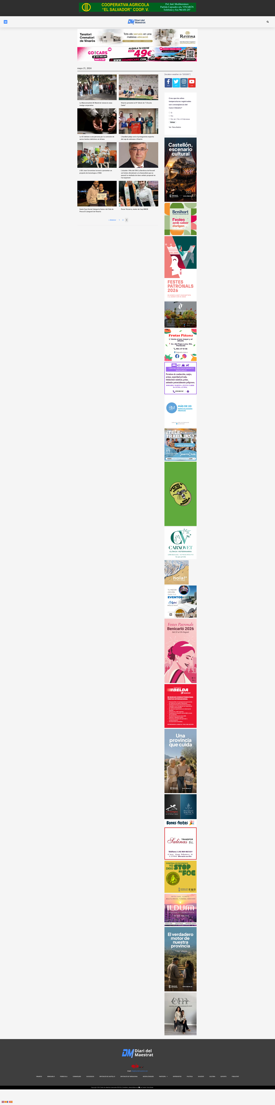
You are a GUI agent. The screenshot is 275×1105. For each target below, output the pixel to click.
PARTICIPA (162, 1076)
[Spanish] (11, 1102)
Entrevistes (177, 1076)
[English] (3, 1102)
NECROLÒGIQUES (148, 1076)
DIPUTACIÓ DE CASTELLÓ (107, 1076)
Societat (201, 1076)
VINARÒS (39, 1076)
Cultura (212, 1076)
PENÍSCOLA (63, 1076)
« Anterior (112, 220)
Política (190, 1076)
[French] (8, 1102)
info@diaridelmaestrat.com (139, 1071)
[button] (5, 22)
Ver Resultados (175, 127)
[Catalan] (5, 1102)
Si (171, 113)
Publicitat (235, 1076)
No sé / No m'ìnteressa (180, 119)
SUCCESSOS (90, 1076)
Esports (223, 1076)
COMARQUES (77, 1076)
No (172, 116)
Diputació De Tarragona (129, 1076)
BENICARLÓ (51, 1076)
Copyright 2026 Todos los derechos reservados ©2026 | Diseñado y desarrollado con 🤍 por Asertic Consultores (122, 1087)
